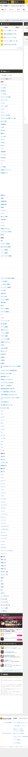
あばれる (3, 593)
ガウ (2, 432)
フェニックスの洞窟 (5, 339)
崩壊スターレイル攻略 (17, 729)
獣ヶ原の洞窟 (4, 323)
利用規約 (15, 718)
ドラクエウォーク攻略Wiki (18, 731)
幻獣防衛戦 (3, 151)
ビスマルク (3, 508)
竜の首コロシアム (5, 330)
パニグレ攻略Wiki (17, 743)
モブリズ (3, 139)
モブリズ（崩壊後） (5, 308)
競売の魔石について (5, 376)
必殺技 (2, 583)
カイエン (3, 426)
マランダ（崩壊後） (5, 311)
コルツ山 (3, 103)
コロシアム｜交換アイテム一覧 (10, 41)
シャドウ (3, 429)
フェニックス (4, 538)
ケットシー (3, 483)
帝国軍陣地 (3, 124)
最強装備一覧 (4, 465)
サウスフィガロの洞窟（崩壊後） (8, 278)
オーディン (3, 541)
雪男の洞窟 (3, 302)
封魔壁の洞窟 (4, 204)
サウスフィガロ (4, 100)
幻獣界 (2, 198)
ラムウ (2, 474)
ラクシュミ (3, 532)
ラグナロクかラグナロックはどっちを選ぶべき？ (10, 398)
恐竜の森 (3, 357)
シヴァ (2, 489)
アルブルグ (3, 210)
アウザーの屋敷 (4, 336)
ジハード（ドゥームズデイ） (7, 550)
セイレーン (3, 480)
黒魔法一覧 (3, 562)
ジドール (3, 160)
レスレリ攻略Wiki (17, 739)
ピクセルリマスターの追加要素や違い (9, 370)
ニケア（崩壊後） (5, 253)
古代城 (2, 345)
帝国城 (2, 207)
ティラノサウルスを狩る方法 (7, 382)
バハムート (3, 544)
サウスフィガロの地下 (5, 115)
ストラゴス (3, 438)
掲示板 (17, 27)
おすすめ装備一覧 (5, 402)
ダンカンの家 (4, 296)
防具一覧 (3, 459)
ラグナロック (4, 547)
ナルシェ (3, 112)
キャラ (18, 9)
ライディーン (4, 553)
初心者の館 (3, 91)
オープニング (4, 84)
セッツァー (3, 435)
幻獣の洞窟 (3, 219)
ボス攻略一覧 (4, 611)
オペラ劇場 (3, 166)
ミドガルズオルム (5, 529)
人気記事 (6, 27)
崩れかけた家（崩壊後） (6, 246)
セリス (2, 423)
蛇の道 (2, 145)
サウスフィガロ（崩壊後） (6, 256)
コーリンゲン (4, 154)
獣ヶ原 (2, 305)
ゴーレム (3, 511)
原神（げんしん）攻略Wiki (18, 733)
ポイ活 (8, 2)
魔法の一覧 (3, 559)
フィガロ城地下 (4, 281)
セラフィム (3, 517)
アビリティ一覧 (4, 574)
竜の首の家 (3, 157)
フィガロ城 (3, 94)
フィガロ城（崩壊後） (5, 284)
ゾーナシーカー (4, 514)
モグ (2, 444)
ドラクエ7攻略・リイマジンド (19, 726)
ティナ (2, 411)
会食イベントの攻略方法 (6, 385)
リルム (2, 441)
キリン (2, 477)
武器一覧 (3, 456)
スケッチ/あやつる (5, 596)
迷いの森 (3, 130)
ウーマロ (3, 450)
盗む (2, 580)
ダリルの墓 (3, 290)
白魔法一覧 (3, 565)
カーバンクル (4, 505)
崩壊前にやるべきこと (5, 228)
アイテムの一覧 (4, 602)
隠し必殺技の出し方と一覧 (6, 405)
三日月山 (3, 142)
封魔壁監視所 (4, 201)
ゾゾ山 (2, 317)
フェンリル (3, 523)
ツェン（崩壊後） (5, 249)
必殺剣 (2, 587)
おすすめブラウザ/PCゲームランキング (12, 670)
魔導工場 (3, 195)
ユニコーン (3, 492)
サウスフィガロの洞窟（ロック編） (8, 118)
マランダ (3, 225)
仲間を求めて (4, 293)
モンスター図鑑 (4, 608)
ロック (2, 414)
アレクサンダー (4, 535)
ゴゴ (2, 447)
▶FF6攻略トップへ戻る (6, 75)
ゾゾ (2, 163)
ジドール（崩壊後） (5, 333)
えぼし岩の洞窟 (4, 348)
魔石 (24, 9)
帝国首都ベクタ (4, 173)
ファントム (3, 502)
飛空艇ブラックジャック (6, 170)
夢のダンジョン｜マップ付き (10, 37)
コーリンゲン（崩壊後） (6, 287)
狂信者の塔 (3, 354)
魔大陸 (2, 234)
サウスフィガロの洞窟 (5, 97)
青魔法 (2, 577)
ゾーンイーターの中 (5, 320)
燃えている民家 (4, 216)
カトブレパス (4, 499)
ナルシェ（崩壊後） (5, 299)
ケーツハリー (4, 520)
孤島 (2, 240)
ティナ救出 (3, 87)
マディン (3, 496)
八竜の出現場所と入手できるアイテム (9, 394)
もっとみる (19, 48)
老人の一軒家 (4, 121)
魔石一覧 (3, 471)
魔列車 (2, 133)
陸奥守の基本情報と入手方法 (10, 34)
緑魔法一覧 (3, 568)
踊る (2, 590)
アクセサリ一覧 (4, 462)
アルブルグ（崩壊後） (5, 243)
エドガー (3, 417)
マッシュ (3, 420)
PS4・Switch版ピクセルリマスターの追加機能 (10, 366)
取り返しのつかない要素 (6, 373)
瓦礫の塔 (3, 360)
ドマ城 (2, 127)
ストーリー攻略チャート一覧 (10, 30)
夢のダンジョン (4, 351)
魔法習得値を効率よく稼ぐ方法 (7, 388)
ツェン (2, 222)
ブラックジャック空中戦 (6, 231)
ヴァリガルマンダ (5, 526)
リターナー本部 (4, 106)
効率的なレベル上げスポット (7, 379)
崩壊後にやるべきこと (5, 342)
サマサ (2, 213)
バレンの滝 (3, 136)
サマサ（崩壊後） (5, 326)
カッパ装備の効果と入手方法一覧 (8, 391)
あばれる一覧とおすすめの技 (10, 44)
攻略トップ (3, 9)
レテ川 (2, 109)
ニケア (2, 148)
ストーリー (11, 9)
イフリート (3, 486)
